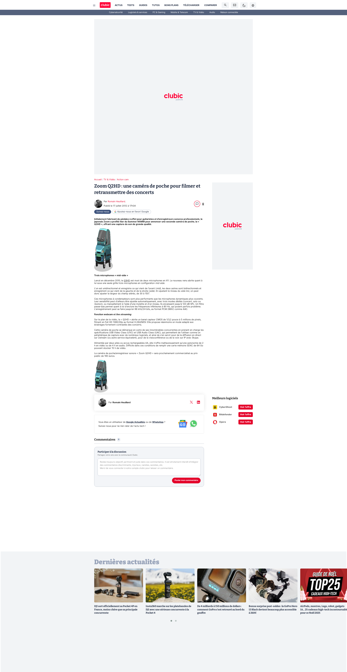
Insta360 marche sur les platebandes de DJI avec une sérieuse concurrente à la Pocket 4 (168, 609)
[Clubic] (105, 5)
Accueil (98, 179)
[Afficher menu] (94, 5)
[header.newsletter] (234, 5)
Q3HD (127, 281)
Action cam (123, 179)
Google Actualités (135, 422)
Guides (143, 5)
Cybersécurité (116, 12)
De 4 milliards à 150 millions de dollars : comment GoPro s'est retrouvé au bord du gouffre (220, 609)
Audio (212, 12)
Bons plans (171, 5)
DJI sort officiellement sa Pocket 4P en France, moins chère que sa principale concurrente (115, 609)
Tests (130, 5)
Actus (118, 5)
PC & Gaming (159, 12)
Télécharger (191, 5)
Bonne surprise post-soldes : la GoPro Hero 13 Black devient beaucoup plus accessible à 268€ (273, 609)
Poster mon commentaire (186, 480)
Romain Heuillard (116, 201)
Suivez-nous (102, 212)
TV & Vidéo (198, 12)
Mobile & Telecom (179, 12)
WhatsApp (157, 422)
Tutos (156, 5)
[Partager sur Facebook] (340, 648)
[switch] (244, 5)
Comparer (210, 5)
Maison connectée (229, 12)
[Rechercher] (225, 5)
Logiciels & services (137, 12)
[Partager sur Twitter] (340, 657)
